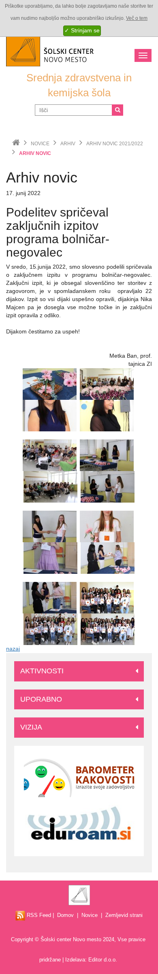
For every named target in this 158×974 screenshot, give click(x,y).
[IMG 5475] (50, 415)
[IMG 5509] (108, 629)
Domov (65, 915)
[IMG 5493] (108, 557)
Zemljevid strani (124, 915)
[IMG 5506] (50, 629)
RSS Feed (38, 915)
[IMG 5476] (107, 415)
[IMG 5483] (50, 486)
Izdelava (75, 960)
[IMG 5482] (107, 455)
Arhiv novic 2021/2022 (114, 143)
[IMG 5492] (50, 557)
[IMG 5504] (107, 597)
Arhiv (67, 143)
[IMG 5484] (108, 486)
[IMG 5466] (50, 383)
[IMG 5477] (50, 455)
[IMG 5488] (107, 526)
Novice (40, 143)
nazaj (13, 648)
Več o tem (136, 18)
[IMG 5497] (50, 597)
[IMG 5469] (107, 383)
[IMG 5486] (50, 526)
